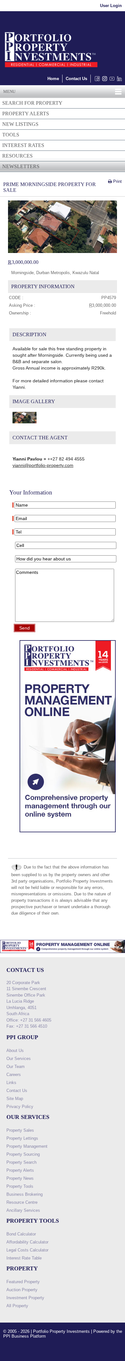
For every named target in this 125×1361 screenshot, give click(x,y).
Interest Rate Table (24, 1258)
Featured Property (23, 1281)
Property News (20, 1178)
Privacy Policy (19, 1106)
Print (117, 181)
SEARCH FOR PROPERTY (32, 103)
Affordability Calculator (27, 1242)
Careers (13, 1074)
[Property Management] (68, 833)
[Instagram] (103, 80)
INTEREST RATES (23, 145)
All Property (17, 1305)
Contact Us (76, 78)
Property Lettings (22, 1138)
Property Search (21, 1162)
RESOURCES (17, 156)
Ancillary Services (23, 1210)
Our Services (18, 1058)
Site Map (14, 1098)
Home (53, 78)
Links (11, 1082)
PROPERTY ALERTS (25, 113)
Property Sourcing (23, 1154)
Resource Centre (22, 1202)
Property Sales (20, 1130)
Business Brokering (24, 1194)
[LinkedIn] (118, 80)
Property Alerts (20, 1170)
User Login (111, 5)
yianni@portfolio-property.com (43, 465)
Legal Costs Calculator (27, 1250)
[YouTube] (110, 80)
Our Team (15, 1066)
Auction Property (22, 1289)
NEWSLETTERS (20, 166)
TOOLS (10, 134)
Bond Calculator (21, 1234)
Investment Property (25, 1297)
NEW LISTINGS (20, 124)
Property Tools (19, 1186)
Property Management (26, 1146)
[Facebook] (96, 80)
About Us (15, 1050)
